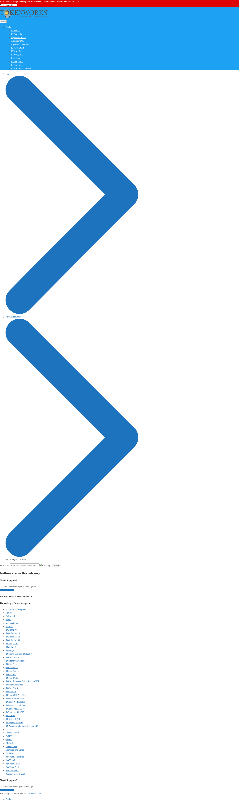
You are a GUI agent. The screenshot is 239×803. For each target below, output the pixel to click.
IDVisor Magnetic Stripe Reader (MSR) (23, 681)
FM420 (9, 739)
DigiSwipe (10, 743)
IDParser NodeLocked (15, 702)
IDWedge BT (17, 61)
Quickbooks (11, 616)
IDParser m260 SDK (15, 712)
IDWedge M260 (13, 637)
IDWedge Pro (17, 34)
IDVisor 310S (12, 688)
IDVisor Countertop (14, 685)
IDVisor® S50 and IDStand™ (19, 654)
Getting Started (12, 733)
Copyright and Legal (15, 750)
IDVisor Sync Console (21, 68)
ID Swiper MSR (13, 719)
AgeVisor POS (17, 41)
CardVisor (10, 753)
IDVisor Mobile (12, 678)
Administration (12, 770)
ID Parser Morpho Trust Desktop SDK (22, 726)
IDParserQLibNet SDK (16, 695)
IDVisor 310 (11, 691)
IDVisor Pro (11, 674)
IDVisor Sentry (17, 65)
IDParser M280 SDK (15, 709)
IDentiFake (16, 58)
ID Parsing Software (14, 722)
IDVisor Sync (17, 51)
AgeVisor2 (10, 760)
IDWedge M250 (13, 640)
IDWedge (15, 30)
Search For (5, 565)
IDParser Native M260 (15, 705)
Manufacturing (12, 623)
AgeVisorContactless (20, 44)
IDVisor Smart (17, 48)
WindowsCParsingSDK (16, 609)
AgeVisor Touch (18, 37)
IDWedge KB (17, 55)
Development (11, 746)
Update (9, 612)
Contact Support (7, 590)
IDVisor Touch (12, 657)
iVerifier (9, 626)
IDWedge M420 (13, 633)
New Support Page (8, 5)
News (8, 619)
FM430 (9, 736)
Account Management (15, 774)
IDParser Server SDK (15, 698)
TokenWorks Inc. (34, 793)
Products (9, 27)
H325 (8, 729)
